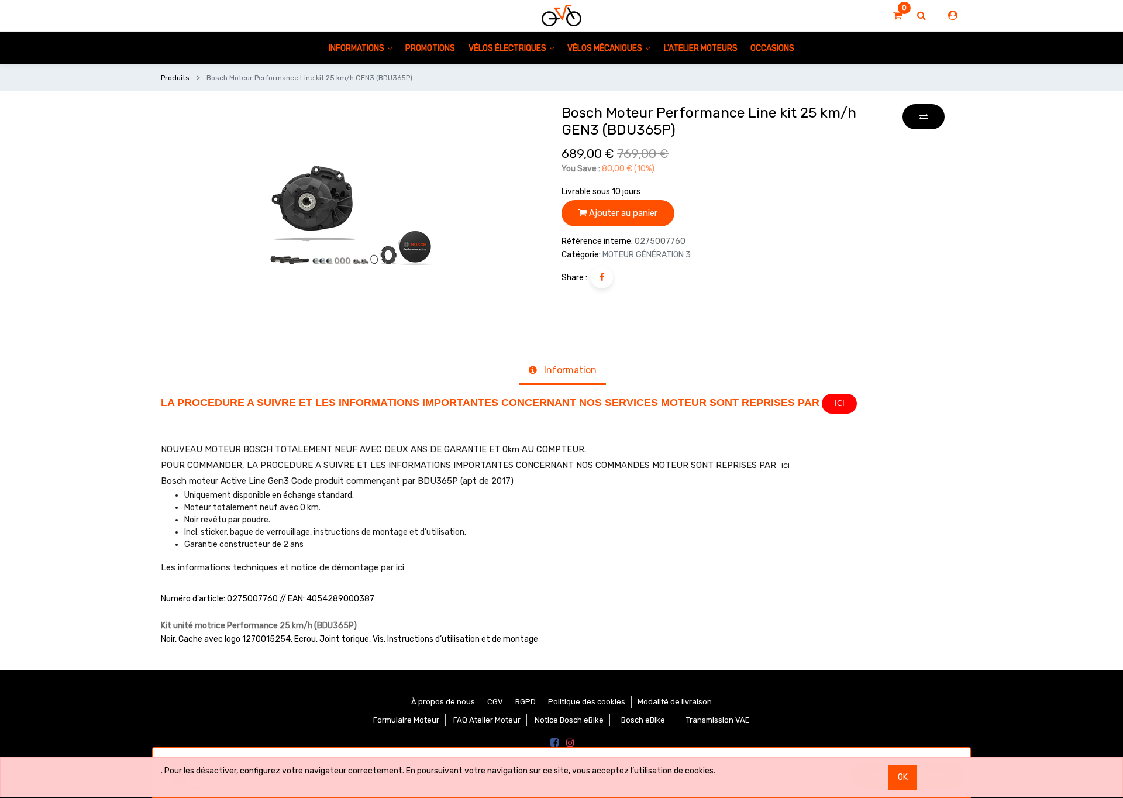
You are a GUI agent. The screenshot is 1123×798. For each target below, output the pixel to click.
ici (400, 567)
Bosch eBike (642, 720)
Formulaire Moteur (406, 720)
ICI (840, 403)
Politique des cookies (586, 701)
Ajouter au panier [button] (622, 213)
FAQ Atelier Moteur (487, 720)
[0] (897, 16)
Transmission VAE (718, 720)
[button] (923, 116)
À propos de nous (443, 701)
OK (903, 777)
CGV (495, 701)
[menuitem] (430, 48)
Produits (175, 78)
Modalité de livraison (675, 701)
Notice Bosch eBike (569, 720)
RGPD (525, 701)
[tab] (562, 371)
